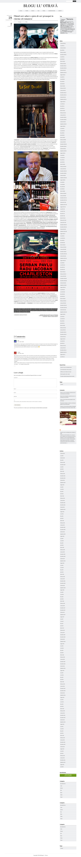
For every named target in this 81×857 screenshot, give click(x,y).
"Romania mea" (66, 20)
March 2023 (62, 61)
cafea (70, 22)
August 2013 (62, 314)
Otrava (19, 22)
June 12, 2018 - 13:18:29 (21, 353)
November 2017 (62, 200)
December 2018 (62, 171)
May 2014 (61, 294)
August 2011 (62, 354)
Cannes (73, 22)
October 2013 (62, 309)
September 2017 (62, 204)
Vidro (61, 399)
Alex (18, 340)
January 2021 (62, 115)
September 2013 (62, 312)
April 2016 (61, 242)
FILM (38, 10)
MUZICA (33, 10)
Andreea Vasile (42, 308)
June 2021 (62, 103)
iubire (67, 26)
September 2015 (62, 258)
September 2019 (62, 150)
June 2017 (62, 211)
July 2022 (61, 77)
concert (69, 23)
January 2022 (62, 90)
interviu (62, 26)
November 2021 (62, 94)
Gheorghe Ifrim (33, 310)
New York (69, 29)
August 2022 (62, 74)
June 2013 (62, 318)
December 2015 (62, 251)
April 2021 (61, 108)
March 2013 (62, 325)
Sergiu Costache (16, 311)
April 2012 (61, 343)
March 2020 (62, 137)
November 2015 (62, 253)
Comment (16, 377)
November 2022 (62, 68)
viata (67, 33)
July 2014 (61, 289)
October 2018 (62, 175)
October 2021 (62, 97)
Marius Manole (72, 28)
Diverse (61, 788)
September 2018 (62, 177)
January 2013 (62, 329)
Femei (69, 24)
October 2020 (62, 121)
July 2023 (61, 56)
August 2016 (62, 233)
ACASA (21, 10)
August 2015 (62, 260)
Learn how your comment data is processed (38, 407)
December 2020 (62, 117)
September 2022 (62, 72)
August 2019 (62, 153)
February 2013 (62, 327)
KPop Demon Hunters (63, 403)
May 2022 (61, 81)
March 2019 (62, 164)
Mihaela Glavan (62, 29)
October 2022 (62, 70)
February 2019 (62, 166)
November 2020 (62, 119)
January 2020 (62, 141)
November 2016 (62, 226)
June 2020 (62, 130)
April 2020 (61, 135)
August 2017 (62, 206)
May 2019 (61, 159)
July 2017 (61, 209)
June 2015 (62, 265)
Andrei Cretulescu (48, 308)
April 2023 (61, 59)
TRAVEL (44, 10)
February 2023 (62, 63)
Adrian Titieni (21, 308)
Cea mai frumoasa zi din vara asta (65, 369)
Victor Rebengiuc (23, 311)
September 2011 (62, 352)
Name (15, 388)
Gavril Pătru (28, 310)
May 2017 (61, 213)
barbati (69, 21)
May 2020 (61, 132)
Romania (64, 31)
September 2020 (62, 124)
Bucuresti (63, 22)
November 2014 (62, 280)
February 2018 (62, 193)
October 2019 (62, 148)
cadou (67, 22)
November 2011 (62, 350)
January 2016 (62, 249)
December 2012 (62, 332)
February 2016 (62, 247)
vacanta (62, 33)
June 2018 (62, 184)
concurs (72, 23)
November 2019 (62, 146)
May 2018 (61, 186)
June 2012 (62, 341)
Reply (15, 348)
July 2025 (61, 45)
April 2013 (61, 323)
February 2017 (62, 220)
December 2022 (62, 65)
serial (71, 30)
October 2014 (62, 282)
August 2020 (62, 126)
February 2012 (62, 345)
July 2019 (61, 155)
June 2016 (62, 238)
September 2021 (62, 99)
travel (70, 32)
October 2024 (62, 47)
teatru (65, 32)
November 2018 (62, 173)
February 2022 (62, 88)
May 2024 (61, 50)
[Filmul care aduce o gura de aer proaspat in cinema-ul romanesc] (36, 48)
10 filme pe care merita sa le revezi (65, 371)
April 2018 (61, 188)
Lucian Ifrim (44, 310)
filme (73, 24)
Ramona (30, 297)
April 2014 (61, 296)
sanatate (68, 30)
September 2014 (62, 285)
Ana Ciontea (33, 308)
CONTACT (60, 10)
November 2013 (62, 307)
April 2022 (61, 83)
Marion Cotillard (67, 28)
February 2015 (62, 274)
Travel (61, 797)
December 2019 (62, 144)
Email (15, 392)
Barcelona (71, 21)
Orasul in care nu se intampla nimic (66, 367)
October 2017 (62, 202)
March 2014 (62, 298)
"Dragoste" (63, 19)
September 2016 (62, 231)
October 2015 (62, 256)
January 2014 (62, 303)
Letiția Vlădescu (39, 310)
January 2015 (62, 276)
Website (15, 396)
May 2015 (61, 267)
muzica (66, 29)
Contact (61, 384)
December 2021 (62, 92)
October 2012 (62, 336)
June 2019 (62, 157)
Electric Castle (66, 24)
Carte (61, 785)
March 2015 (62, 271)
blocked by (68, 775)
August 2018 (62, 179)
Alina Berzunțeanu (27, 308)
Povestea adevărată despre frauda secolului (67, 376)
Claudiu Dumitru (54, 308)
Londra (68, 27)
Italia (65, 26)
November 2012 (62, 334)
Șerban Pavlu (55, 310)
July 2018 (61, 182)
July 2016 (61, 235)
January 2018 (62, 195)
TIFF (68, 31)
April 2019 (61, 162)
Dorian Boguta (16, 310)
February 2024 (62, 52)
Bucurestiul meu (62, 783)
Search (74, 1)
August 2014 (62, 287)
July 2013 (61, 316)
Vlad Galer (28, 311)
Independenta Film (69, 25)
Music (61, 792)
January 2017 (62, 222)
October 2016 (62, 229)
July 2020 (61, 128)
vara (65, 33)
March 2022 (62, 86)
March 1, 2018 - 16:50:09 (21, 341)
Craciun (62, 24)
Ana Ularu (37, 308)
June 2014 (62, 291)
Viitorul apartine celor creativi (65, 374)
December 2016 (62, 224)
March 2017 (62, 218)
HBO (61, 25)
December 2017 (62, 197)
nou (61, 430)
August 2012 (62, 338)
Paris (72, 29)
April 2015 (61, 269)
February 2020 (62, 139)
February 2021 (62, 112)
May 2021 (61, 106)
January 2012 (62, 347)
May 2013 (61, 320)
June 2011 (62, 356)
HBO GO (64, 25)
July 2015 (61, 262)
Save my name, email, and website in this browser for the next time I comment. (28, 401)
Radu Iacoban (49, 310)
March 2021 (62, 110)
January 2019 (62, 168)
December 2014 (62, 278)
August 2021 (62, 101)
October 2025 (62, 43)
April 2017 (61, 215)
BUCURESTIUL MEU (52, 10)
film (71, 24)
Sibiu (73, 30)
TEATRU (26, 10)
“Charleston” (16, 308)
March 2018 (62, 191)
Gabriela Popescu (22, 310)
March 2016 (62, 244)
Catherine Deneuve (63, 23)
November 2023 (62, 54)
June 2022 (62, 79)
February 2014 (62, 300)
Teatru (61, 794)
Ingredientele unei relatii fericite (20, 314)
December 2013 (62, 305)
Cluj (67, 23)
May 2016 (61, 240)
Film (26, 22)
